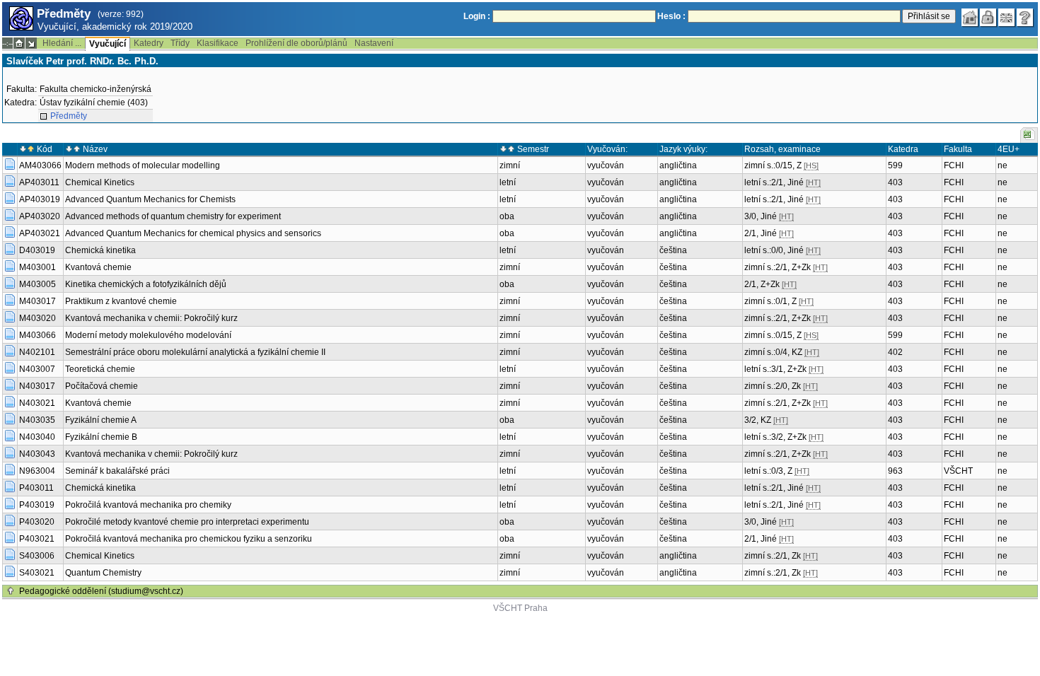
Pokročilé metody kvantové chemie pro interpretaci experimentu (187, 522)
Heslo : (671, 16)
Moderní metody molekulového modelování (148, 335)
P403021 (36, 539)
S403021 (36, 573)
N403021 (37, 403)
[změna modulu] (31, 43)
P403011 (36, 488)
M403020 (37, 318)
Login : (476, 16)
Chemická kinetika (100, 250)
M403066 (37, 335)
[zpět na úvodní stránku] (970, 18)
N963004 (37, 471)
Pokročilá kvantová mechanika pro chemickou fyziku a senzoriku (188, 539)
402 (895, 352)
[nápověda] (1025, 18)
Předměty (68, 116)
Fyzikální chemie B (101, 437)
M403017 (37, 301)
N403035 (37, 420)
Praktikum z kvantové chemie (121, 301)
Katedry (148, 43)
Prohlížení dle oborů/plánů (296, 43)
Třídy (180, 43)
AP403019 (39, 199)
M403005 (37, 284)
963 (895, 471)
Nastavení (373, 43)
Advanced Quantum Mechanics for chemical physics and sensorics (193, 233)
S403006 (36, 556)
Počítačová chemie (101, 386)
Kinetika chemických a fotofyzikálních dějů (145, 284)
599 (895, 165)
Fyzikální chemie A (101, 420)
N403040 (37, 437)
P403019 (36, 505)
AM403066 (40, 165)
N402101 (37, 352)
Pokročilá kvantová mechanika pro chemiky (148, 505)
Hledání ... (61, 43)
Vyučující (107, 44)
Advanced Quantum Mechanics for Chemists (150, 199)
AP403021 (39, 233)
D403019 (37, 250)
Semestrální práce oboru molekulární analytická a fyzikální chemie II (195, 352)
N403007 (37, 369)
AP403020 (39, 216)
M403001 (37, 267)
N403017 (37, 386)
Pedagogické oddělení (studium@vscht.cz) (101, 591)
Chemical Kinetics (99, 182)
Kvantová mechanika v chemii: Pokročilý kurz (151, 318)
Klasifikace (217, 43)
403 (895, 182)
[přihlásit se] (988, 18)
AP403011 (39, 182)
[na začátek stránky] (10, 591)
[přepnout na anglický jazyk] (1007, 18)
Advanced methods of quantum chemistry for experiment (173, 216)
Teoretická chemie (100, 369)
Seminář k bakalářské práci (117, 471)
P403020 (36, 522)
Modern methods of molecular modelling (142, 165)
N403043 (37, 454)
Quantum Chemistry (103, 573)
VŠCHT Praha (520, 608)
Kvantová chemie (98, 267)
